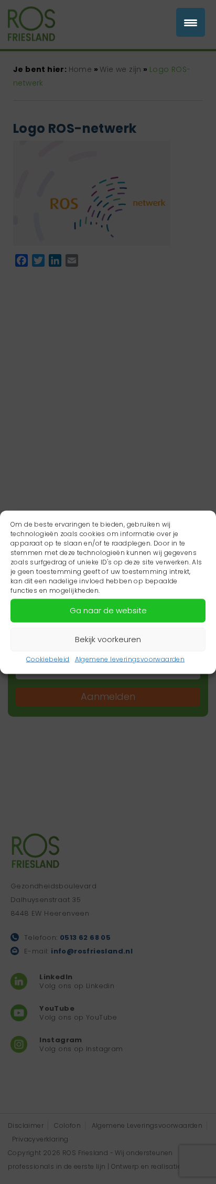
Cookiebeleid (48, 658)
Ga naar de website (108, 610)
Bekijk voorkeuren (108, 639)
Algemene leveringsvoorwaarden (130, 658)
